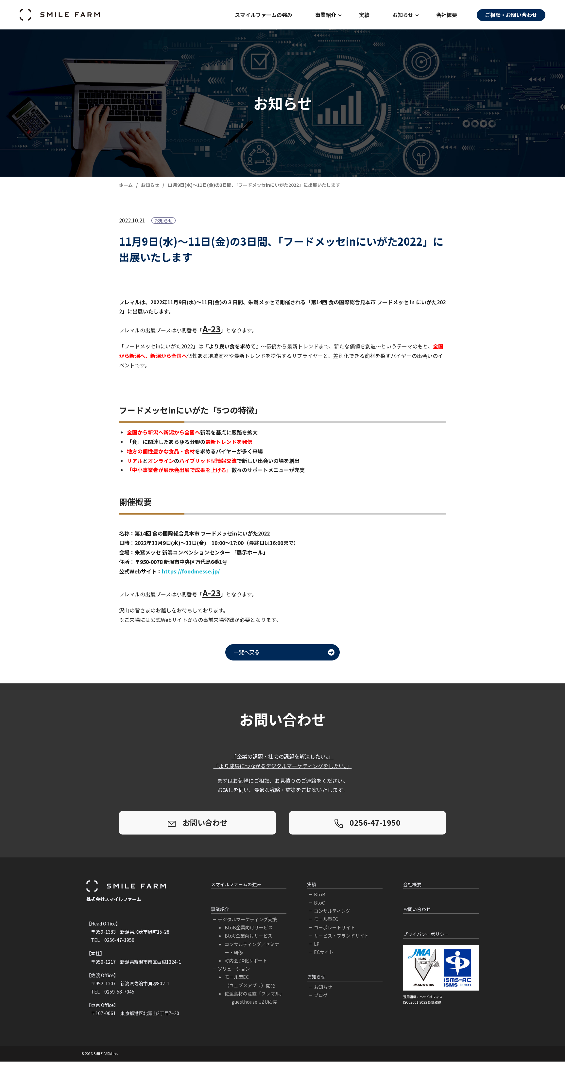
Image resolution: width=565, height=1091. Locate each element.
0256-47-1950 (375, 822)
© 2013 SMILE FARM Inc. (99, 1053)
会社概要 (446, 15)
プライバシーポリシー (426, 934)
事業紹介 (220, 909)
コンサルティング (332, 910)
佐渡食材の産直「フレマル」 (254, 993)
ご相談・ (511, 15)
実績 (364, 15)
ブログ (321, 995)
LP (316, 944)
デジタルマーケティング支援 (247, 919)
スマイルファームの (263, 15)
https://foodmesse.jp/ (191, 571)
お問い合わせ (205, 822)
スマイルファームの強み (236, 884)
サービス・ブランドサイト (341, 935)
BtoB (319, 894)
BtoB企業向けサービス (249, 927)
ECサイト (324, 952)
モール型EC (326, 919)
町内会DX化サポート (246, 960)
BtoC (319, 902)
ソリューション (234, 968)
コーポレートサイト (334, 927)
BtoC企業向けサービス (248, 935)
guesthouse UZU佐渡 (254, 1001)
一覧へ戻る (246, 652)
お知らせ (323, 987)
